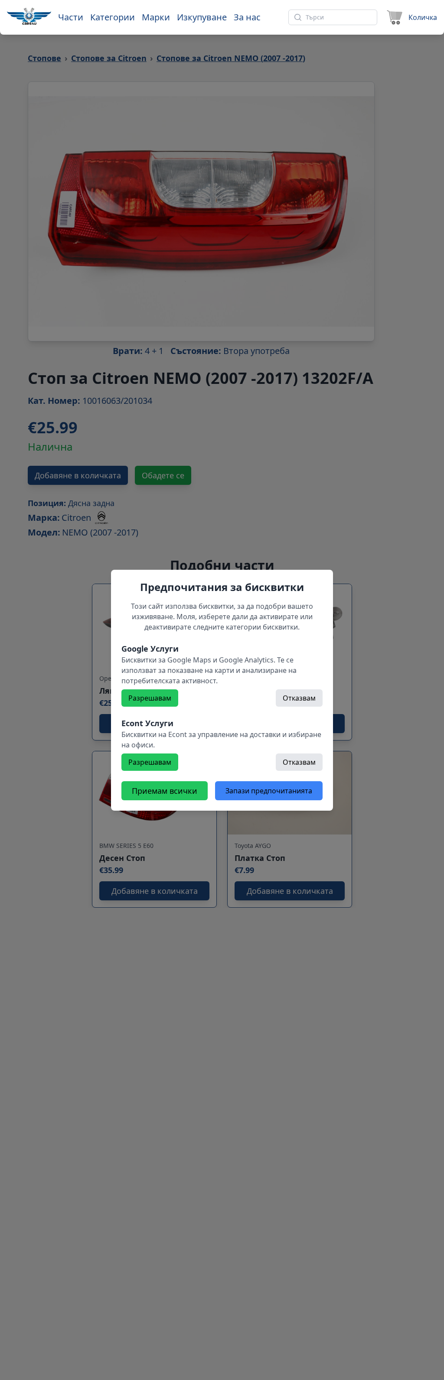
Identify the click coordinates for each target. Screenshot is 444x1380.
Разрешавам (149, 698)
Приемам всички (164, 791)
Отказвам (299, 698)
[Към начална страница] (29, 16)
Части (70, 17)
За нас (247, 17)
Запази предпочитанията (268, 791)
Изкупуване (202, 17)
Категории (112, 17)
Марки (156, 17)
